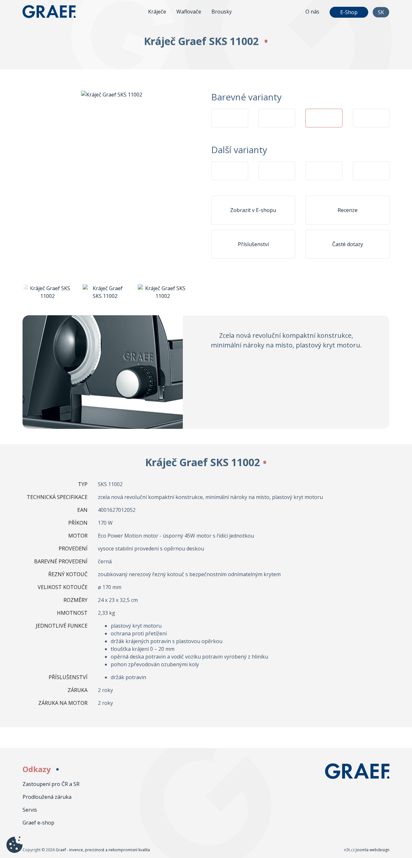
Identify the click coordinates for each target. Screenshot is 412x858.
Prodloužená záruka (47, 796)
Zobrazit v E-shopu (253, 210)
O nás (312, 11)
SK (381, 12)
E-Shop (349, 12)
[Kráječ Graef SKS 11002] (111, 93)
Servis (30, 809)
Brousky (221, 11)
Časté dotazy (347, 244)
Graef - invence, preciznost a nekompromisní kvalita (55, 11)
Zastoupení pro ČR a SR (51, 784)
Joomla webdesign (372, 850)
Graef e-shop (38, 822)
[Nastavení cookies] (14, 844)
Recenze (348, 210)
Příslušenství (253, 244)
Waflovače (188, 11)
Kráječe (157, 11)
